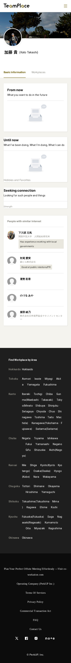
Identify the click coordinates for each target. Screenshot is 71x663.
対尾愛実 (25, 258)
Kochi (54, 507)
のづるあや (26, 295)
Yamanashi (42, 444)
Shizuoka (39, 449)
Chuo (52, 411)
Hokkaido (27, 369)
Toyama (39, 438)
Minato (28, 405)
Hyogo (58, 471)
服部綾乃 (25, 311)
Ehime (44, 507)
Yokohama (51, 423)
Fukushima (50, 384)
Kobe (26, 476)
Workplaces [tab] (38, 72)
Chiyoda (41, 411)
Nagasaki (34, 522)
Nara (36, 476)
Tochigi (38, 394)
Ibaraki (26, 394)
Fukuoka (27, 516)
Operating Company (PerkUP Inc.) (35, 583)
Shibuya (40, 405)
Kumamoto (51, 522)
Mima (55, 501)
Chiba (49, 394)
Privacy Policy (35, 602)
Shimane (39, 486)
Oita (28, 528)
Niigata (26, 438)
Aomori (26, 378)
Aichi (52, 449)
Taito (51, 417)
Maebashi (33, 399)
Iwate (38, 378)
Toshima (39, 417)
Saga (51, 516)
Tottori (26, 486)
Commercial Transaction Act (35, 611)
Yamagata (33, 384)
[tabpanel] (35, 213)
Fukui (29, 444)
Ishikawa (53, 438)
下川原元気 (25, 232)
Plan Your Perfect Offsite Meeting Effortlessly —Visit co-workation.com (35, 572)
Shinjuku (53, 405)
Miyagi (49, 378)
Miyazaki (39, 528)
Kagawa (31, 507)
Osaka (37, 471)
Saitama (41, 428)
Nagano (57, 444)
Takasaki (46, 399)
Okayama (54, 486)
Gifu (28, 449)
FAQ (35, 620)
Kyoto (43, 465)
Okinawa (27, 537)
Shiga (33, 465)
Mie (24, 465)
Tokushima (28, 501)
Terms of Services (35, 592)
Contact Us (36, 629)
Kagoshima (55, 528)
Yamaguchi (48, 492)
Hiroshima (32, 492)
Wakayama (49, 476)
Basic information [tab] (15, 72)
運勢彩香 (25, 278)
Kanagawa (38, 423)
